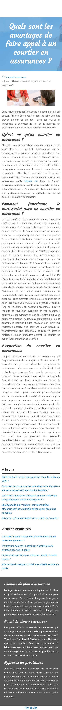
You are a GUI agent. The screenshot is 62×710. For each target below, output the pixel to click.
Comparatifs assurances (15, 77)
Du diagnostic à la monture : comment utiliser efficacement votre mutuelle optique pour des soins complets (29, 508)
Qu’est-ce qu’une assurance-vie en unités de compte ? (30, 518)
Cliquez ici (31, 181)
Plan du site (31, 707)
